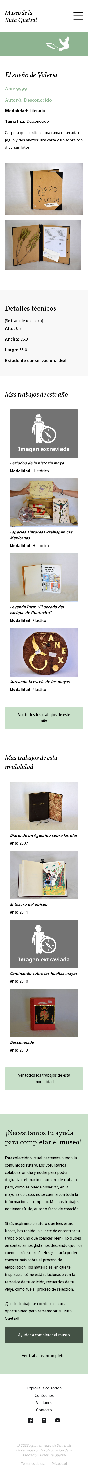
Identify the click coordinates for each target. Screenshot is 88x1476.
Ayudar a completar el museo (44, 1335)
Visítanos (44, 1402)
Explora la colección (44, 1388)
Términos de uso (33, 1464)
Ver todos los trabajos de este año (44, 717)
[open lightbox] (44, 189)
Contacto (44, 1410)
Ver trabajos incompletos (44, 1356)
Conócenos (44, 1395)
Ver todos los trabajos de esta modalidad (44, 1078)
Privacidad (59, 1464)
